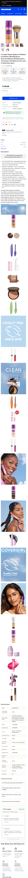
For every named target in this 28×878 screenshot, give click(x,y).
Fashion (25, 13)
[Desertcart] (6, 9)
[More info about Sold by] (21, 102)
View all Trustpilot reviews (13, 839)
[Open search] (18, 9)
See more (3, 148)
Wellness (3, 13)
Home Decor (10, 13)
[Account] (21, 9)
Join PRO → (4, 135)
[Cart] (24, 9)
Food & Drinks (18, 13)
